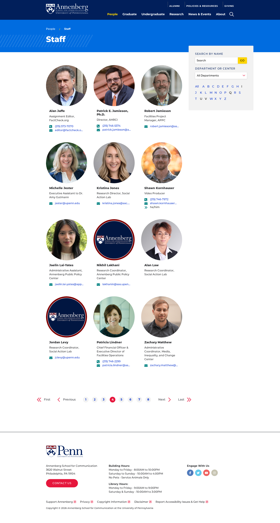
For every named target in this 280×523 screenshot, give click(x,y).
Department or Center (215, 68)
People (112, 14)
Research (176, 14)
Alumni (174, 6)
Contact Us (61, 483)
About (220, 14)
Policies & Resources (202, 6)
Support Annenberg (59, 501)
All (197, 86)
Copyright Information (112, 501)
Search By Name (209, 53)
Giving (229, 6)
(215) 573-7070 (64, 126)
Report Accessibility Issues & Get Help (180, 501)
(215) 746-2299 (111, 361)
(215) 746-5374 (111, 125)
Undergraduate (153, 14)
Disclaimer (141, 501)
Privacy (85, 501)
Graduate (129, 14)
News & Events (199, 14)
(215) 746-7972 (159, 199)
